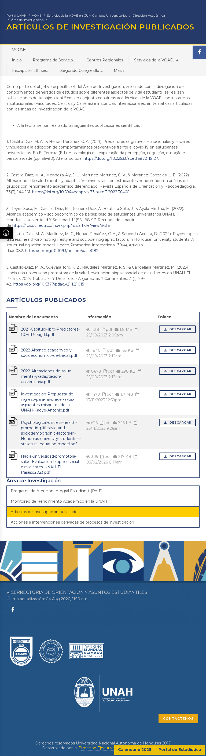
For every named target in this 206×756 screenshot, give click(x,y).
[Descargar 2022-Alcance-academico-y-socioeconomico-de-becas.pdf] (13, 349)
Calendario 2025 (134, 749)
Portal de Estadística (180, 749)
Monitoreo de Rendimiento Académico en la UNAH (59, 501)
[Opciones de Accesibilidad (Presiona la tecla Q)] (6, 233)
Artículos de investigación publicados (45, 511)
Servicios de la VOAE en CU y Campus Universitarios (87, 15)
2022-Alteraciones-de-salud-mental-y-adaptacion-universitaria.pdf (47, 376)
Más (119, 70)
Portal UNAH (16, 15)
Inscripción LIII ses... (30, 70)
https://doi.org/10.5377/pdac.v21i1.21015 (48, 284)
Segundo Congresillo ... (81, 70)
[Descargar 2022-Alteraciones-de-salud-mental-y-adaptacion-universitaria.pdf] (13, 370)
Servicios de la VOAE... (156, 60)
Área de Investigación (27, 20)
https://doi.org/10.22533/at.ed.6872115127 (120, 158)
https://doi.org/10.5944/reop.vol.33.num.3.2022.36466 (80, 192)
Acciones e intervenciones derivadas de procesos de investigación (72, 522)
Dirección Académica (149, 15)
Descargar (180, 329)
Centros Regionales (104, 60)
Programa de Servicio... (54, 60)
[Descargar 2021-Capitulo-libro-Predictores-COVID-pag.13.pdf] (13, 328)
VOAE (37, 15)
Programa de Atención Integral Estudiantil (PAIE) (56, 490)
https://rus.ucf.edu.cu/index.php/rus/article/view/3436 (61, 225)
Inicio (17, 60)
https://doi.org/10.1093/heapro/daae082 (61, 250)
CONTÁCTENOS (178, 719)
